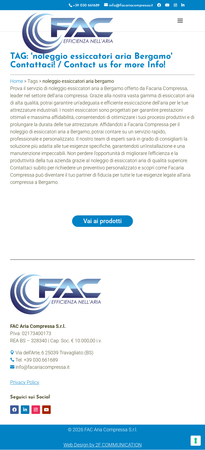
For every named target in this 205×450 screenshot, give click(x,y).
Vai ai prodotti (102, 221)
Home (16, 81)
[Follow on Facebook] (14, 409)
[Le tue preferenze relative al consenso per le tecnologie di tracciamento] (196, 441)
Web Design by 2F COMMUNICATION (103, 445)
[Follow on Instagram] (35, 409)
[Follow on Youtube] (46, 409)
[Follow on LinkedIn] (25, 409)
